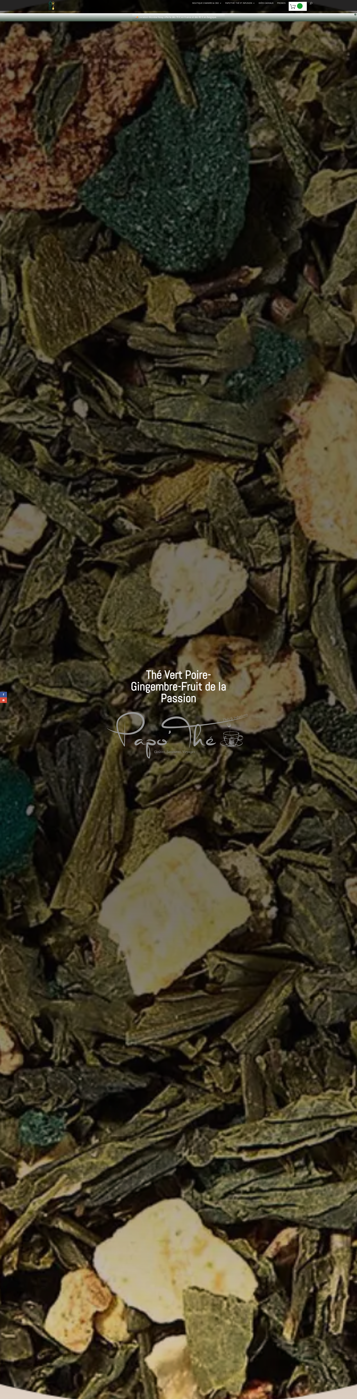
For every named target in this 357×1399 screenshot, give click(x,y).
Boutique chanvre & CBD (205, 3)
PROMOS (281, 3)
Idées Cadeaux (266, 3)
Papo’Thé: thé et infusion (238, 3)
